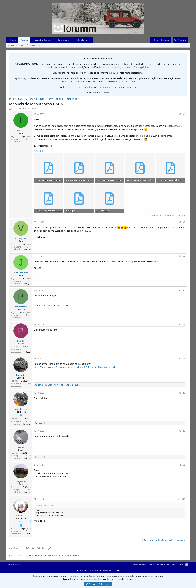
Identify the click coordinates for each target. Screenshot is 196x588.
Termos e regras (139, 564)
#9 (184, 465)
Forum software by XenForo (98, 570)
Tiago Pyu (20, 481)
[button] (54, 40)
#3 (184, 222)
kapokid (20, 375)
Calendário (81, 39)
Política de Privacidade (158, 564)
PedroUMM (20, 306)
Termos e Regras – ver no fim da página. (128, 67)
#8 (184, 431)
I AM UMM (16, 108)
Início (13, 39)
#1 (184, 114)
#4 (184, 256)
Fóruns (24, 39)
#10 (183, 499)
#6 (184, 324)
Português (15, 564)
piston (20, 340)
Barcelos (27, 424)
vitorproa (20, 238)
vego (21, 447)
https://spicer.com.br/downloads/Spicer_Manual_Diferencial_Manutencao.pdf (74, 367)
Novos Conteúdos (42, 39)
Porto (28, 533)
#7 (184, 393)
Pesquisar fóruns (34, 45)
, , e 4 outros (59, 385)
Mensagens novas (16, 45)
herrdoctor (20, 409)
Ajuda (173, 564)
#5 (184, 290)
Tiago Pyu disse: (43, 505)
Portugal (27, 249)
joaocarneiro (20, 272)
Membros (63, 39)
